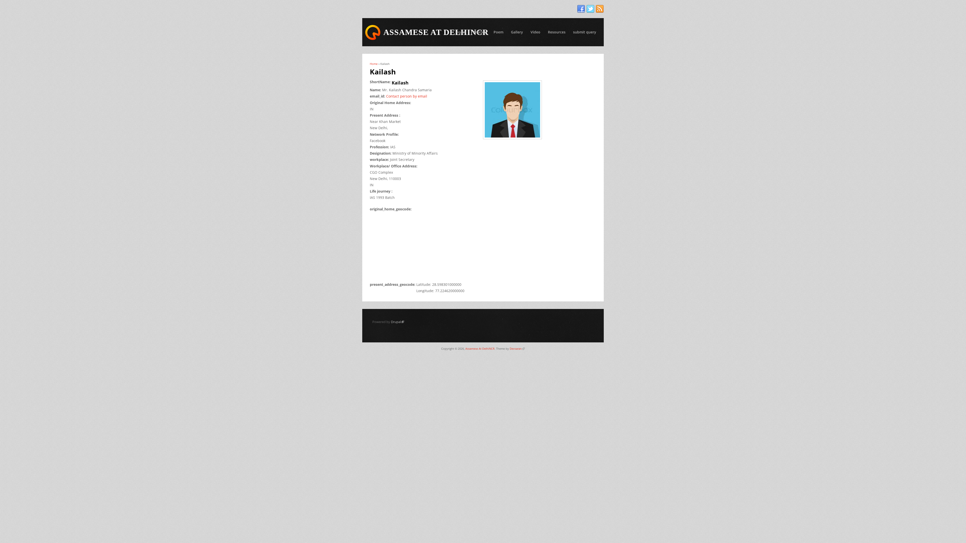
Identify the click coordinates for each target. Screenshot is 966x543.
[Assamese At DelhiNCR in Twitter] (590, 9)
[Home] (373, 32)
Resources (557, 32)
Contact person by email (406, 96)
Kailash (400, 83)
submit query (584, 32)
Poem (498, 32)
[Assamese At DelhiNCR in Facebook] (581, 9)
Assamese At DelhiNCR (480, 348)
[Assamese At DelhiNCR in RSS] (600, 9)
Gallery (517, 32)
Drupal (397, 322)
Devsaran (517, 348)
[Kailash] (514, 139)
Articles (479, 32)
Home (460, 32)
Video (535, 32)
